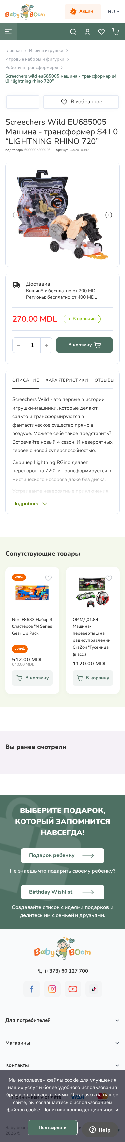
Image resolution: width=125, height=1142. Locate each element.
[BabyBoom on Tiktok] (93, 989)
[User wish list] (101, 31)
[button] (16, 215)
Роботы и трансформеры (31, 68)
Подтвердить (52, 1128)
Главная (13, 51)
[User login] (87, 31)
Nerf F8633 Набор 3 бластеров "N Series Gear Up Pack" (32, 627)
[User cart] (115, 31)
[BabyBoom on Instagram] (52, 989)
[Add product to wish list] (48, 578)
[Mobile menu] (8, 31)
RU (111, 12)
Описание (25, 380)
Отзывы (104, 380)
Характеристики (67, 380)
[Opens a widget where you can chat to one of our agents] (100, 1130)
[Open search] (73, 31)
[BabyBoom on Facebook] (31, 989)
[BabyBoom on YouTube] (73, 989)
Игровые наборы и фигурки (34, 59)
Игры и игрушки (46, 51)
